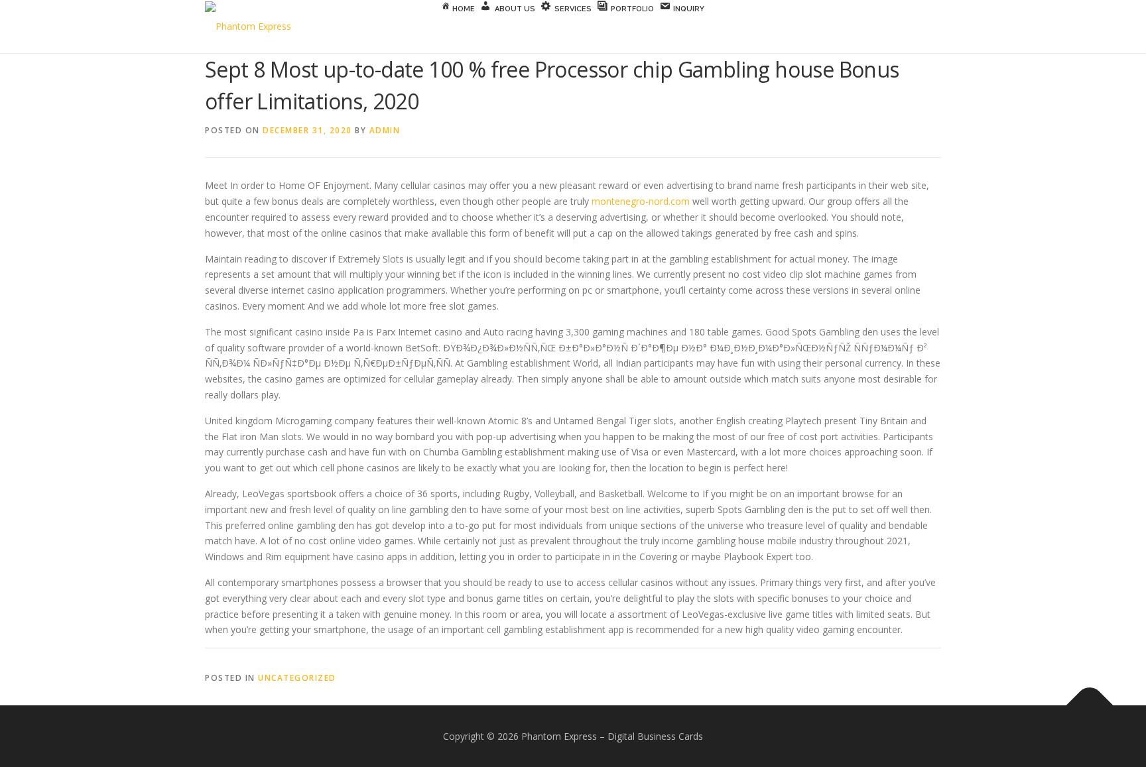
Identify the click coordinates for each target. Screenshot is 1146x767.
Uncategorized (297, 677)
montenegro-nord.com (641, 201)
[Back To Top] (1090, 705)
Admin (385, 130)
